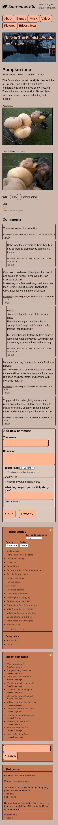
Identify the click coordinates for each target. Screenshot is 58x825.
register (51, 7)
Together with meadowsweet (20, 715)
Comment (9, 451)
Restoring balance (15, 589)
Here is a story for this (17, 727)
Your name (9, 437)
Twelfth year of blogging (18, 597)
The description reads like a (20, 708)
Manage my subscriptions (16, 781)
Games (21, 18)
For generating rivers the (19, 670)
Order (23, 542)
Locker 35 (11, 562)
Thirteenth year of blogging (20, 554)
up (4, 207)
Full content (10, 797)
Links (9, 644)
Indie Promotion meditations (20, 609)
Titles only (9, 793)
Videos (46, 18)
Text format (11, 468)
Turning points (14, 582)
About (8, 18)
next (22, 629)
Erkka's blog (27, 25)
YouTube (8, 818)
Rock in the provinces (17, 574)
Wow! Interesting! (15, 664)
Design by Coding (15, 558)
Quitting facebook (15, 578)
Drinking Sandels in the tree (20, 617)
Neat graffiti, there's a (17, 734)
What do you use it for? (18, 721)
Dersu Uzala (13, 566)
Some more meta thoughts (20, 620)
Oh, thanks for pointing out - (20, 696)
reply (7, 237)
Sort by (9, 542)
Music (34, 18)
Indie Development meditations (22, 613)
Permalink (7, 234)
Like (4, 204)
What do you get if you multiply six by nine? (27, 489)
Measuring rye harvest (18, 593)
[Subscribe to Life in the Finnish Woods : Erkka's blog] (50, 530)
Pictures (9, 25)
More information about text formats (22, 472)
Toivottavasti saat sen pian (19, 689)
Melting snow (13, 551)
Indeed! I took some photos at (21, 702)
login (41, 7)
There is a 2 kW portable (19, 676)
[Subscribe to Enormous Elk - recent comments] (50, 655)
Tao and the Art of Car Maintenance (24, 570)
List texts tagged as (36, 535)
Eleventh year (13, 624)
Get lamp (11, 585)
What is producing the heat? (20, 683)
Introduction (12, 640)
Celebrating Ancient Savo (19, 601)
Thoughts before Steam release (22, 605)
